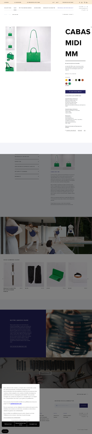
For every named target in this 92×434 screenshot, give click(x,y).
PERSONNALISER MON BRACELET (65, 7)
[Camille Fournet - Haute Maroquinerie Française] (81, 8)
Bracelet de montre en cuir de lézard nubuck (10, 290)
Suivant (70, 14)
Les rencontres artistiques (33, 2)
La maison (6, 2)
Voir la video (45, 372)
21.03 (48, 288)
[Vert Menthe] (70, 84)
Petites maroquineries (25, 7)
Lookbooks (55, 417)
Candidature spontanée (67, 415)
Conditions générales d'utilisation (43, 420)
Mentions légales (41, 415)
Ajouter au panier (76, 91)
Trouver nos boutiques (67, 2)
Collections (7, 7)
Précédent (66, 14)
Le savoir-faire (17, 2)
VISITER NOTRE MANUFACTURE (18, 346)
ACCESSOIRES (37, 7)
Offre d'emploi (65, 417)
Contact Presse (56, 415)
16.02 (26, 288)
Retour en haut (82, 394)
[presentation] (2, 278)
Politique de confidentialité (42, 417)
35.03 (70, 288)
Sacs (15, 7)
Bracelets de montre (49, 7)
